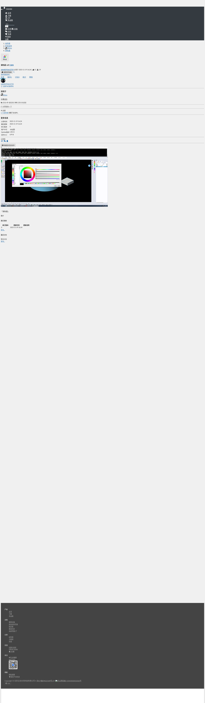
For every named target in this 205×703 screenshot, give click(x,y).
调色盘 (7, 51)
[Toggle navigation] (2, 9)
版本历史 (12, 629)
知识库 (11, 626)
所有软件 (8, 46)
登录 (9, 37)
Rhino (5, 95)
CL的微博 (13, 657)
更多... (3, 230)
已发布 (12, 65)
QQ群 (12, 651)
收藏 (4, 110)
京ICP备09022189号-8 (45, 681)
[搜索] (6, 26)
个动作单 (5, 113)
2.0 (8, 18)
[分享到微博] (2, 141)
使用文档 (12, 622)
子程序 (11, 639)
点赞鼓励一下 (7, 106)
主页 (9, 13)
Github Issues (13, 649)
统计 (24, 77)
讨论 (17, 77)
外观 (10, 641)
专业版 (10, 20)
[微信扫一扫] (5, 141)
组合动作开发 (13, 624)
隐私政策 (12, 674)
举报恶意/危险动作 (9, 145)
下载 (9, 16)
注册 (7, 39)
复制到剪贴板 (7, 72)
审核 (31, 77)
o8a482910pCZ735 (7, 70)
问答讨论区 (12, 647)
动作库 (7, 43)
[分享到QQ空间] (7, 141)
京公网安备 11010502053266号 (69, 681)
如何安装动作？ (6, 74)
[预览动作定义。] (14, 72)
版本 (9, 77)
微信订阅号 (12, 659)
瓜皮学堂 (12, 631)
